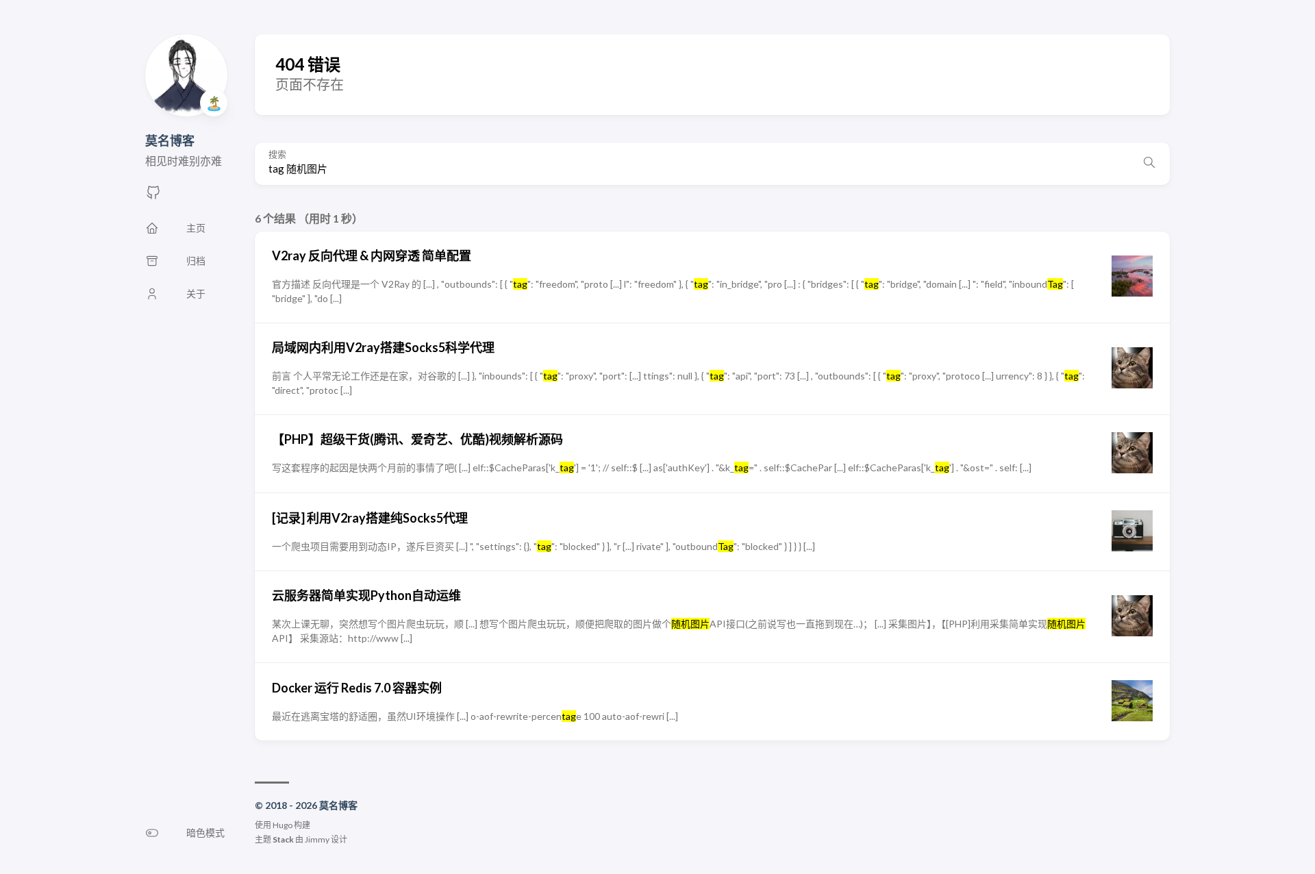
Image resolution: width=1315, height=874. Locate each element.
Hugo (282, 825)
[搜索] (1149, 163)
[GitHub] (153, 196)
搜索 (277, 154)
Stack (283, 839)
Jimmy (317, 839)
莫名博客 (170, 140)
